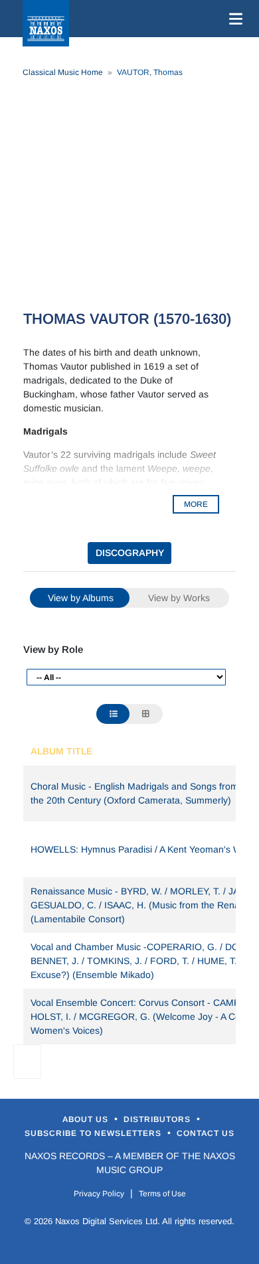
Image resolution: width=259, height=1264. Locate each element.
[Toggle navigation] (233, 19)
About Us (86, 1119)
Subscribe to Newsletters (94, 1133)
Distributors (158, 1119)
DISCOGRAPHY (130, 552)
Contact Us (205, 1133)
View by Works (179, 598)
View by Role (53, 649)
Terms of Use (162, 1193)
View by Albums (81, 598)
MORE (196, 504)
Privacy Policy (99, 1193)
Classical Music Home (63, 72)
